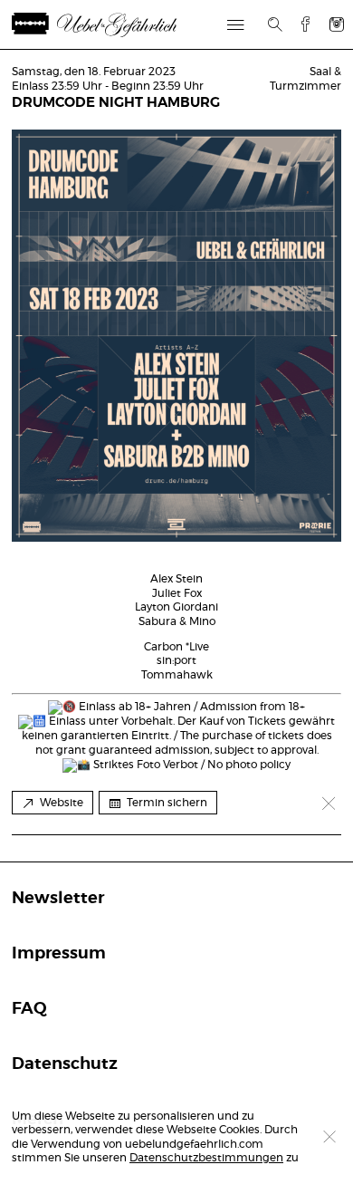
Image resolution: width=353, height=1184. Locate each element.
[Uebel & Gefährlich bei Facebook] (299, 24)
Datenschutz (65, 1064)
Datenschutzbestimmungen (206, 1157)
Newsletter (58, 898)
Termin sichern (167, 802)
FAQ (29, 1009)
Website (61, 802)
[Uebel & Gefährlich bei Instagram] (336, 24)
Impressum (59, 954)
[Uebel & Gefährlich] (116, 25)
